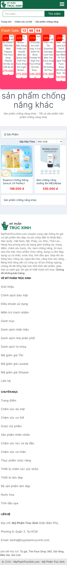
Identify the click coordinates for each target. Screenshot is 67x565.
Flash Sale (10, 30)
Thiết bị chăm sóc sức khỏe (19, 469)
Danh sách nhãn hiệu (15, 329)
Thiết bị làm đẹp (12, 477)
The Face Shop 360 (40, 551)
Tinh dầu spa (9, 503)
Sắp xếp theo (27, 141)
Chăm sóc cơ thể (23, 21)
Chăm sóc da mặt (13, 409)
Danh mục (7, 321)
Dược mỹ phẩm (11, 426)
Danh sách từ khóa (13, 346)
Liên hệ (6, 381)
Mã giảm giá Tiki (12, 355)
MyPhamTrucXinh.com (26, 561)
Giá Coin (16, 554)
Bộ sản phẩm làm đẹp (15, 486)
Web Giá (5, 554)
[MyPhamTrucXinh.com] (16, 4)
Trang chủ (6, 21)
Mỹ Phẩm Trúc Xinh (53, 561)
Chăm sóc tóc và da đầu (17, 443)
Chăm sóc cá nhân (13, 452)
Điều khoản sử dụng (14, 304)
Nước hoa (7, 494)
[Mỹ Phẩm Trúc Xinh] (19, 225)
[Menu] (62, 4)
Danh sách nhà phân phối (18, 338)
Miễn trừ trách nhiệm (15, 312)
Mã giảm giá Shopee (15, 372)
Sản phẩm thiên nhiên (15, 434)
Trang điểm (8, 400)
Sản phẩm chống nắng (46, 21)
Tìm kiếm (54, 14)
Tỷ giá (23, 551)
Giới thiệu (7, 286)
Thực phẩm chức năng (16, 460)
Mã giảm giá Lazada (14, 363)
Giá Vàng (58, 551)
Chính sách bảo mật (14, 295)
